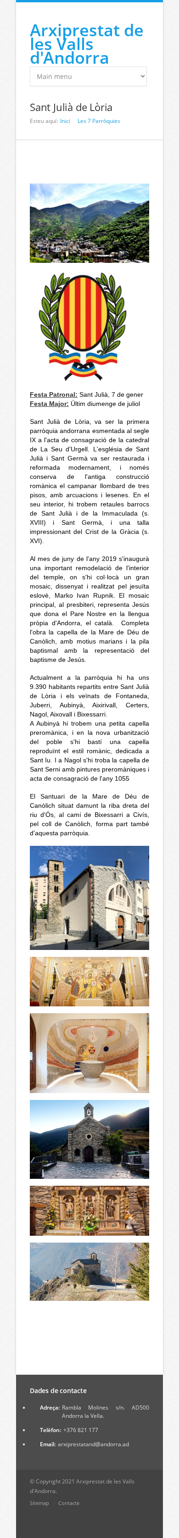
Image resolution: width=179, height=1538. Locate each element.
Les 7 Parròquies (99, 121)
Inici (65, 121)
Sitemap (39, 1502)
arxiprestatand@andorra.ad (93, 1444)
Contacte (68, 1502)
